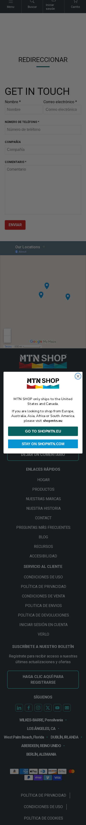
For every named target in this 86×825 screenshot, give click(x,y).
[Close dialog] (78, 376)
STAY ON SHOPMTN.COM (43, 444)
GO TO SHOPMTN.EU (43, 431)
